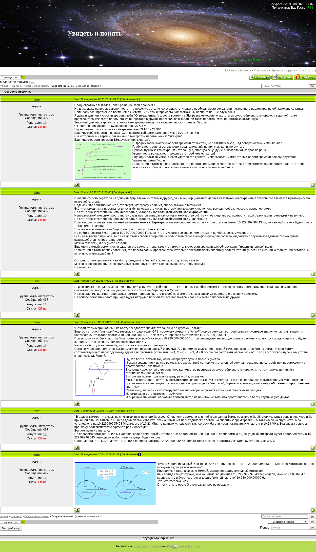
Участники (261, 70)
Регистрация (255, 60)
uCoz (169, 546)
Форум (4, 86)
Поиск (301, 70)
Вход (269, 60)
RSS (310, 7)
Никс (32, 82)
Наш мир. (16, 86)
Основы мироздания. (36, 86)
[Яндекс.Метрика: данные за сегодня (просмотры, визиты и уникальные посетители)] (186, 547)
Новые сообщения (238, 70)
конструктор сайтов (148, 546)
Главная (238, 60)
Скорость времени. (63, 86)
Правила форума (283, 70)
